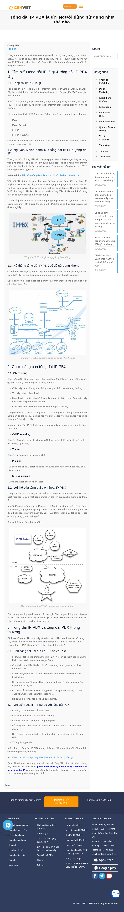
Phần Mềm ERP (107, 121)
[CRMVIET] (20, 6)
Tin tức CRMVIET (104, 138)
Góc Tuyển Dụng (74, 845)
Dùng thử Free (70, 6)
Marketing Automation (19, 825)
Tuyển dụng (105, 156)
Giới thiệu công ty (74, 825)
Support (12, 845)
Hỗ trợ (40, 860)
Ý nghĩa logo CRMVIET (77, 830)
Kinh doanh (105, 107)
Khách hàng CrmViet (105, 99)
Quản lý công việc (17, 855)
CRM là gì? (42, 833)
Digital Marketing (104, 90)
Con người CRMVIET (76, 840)
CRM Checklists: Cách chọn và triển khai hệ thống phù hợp (104, 260)
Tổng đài (11, 48)
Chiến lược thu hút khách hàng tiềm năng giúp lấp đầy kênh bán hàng (104, 196)
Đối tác (40, 865)
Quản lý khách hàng (18, 830)
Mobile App (14, 865)
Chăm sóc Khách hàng (105, 81)
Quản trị (12, 860)
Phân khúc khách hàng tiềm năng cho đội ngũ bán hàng (105, 241)
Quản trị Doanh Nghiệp (107, 129)
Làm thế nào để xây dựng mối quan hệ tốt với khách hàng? (105, 177)
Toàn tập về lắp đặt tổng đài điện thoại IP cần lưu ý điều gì (43, 757)
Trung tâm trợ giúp (74, 858)
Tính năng (104, 145)
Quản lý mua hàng (17, 840)
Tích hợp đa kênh (17, 850)
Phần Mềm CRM (104, 114)
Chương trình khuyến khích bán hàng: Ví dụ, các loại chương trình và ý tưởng (105, 219)
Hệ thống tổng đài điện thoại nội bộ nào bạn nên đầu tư (50, 175)
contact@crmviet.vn (107, 854)
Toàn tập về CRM (45, 855)
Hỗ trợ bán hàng (16, 835)
